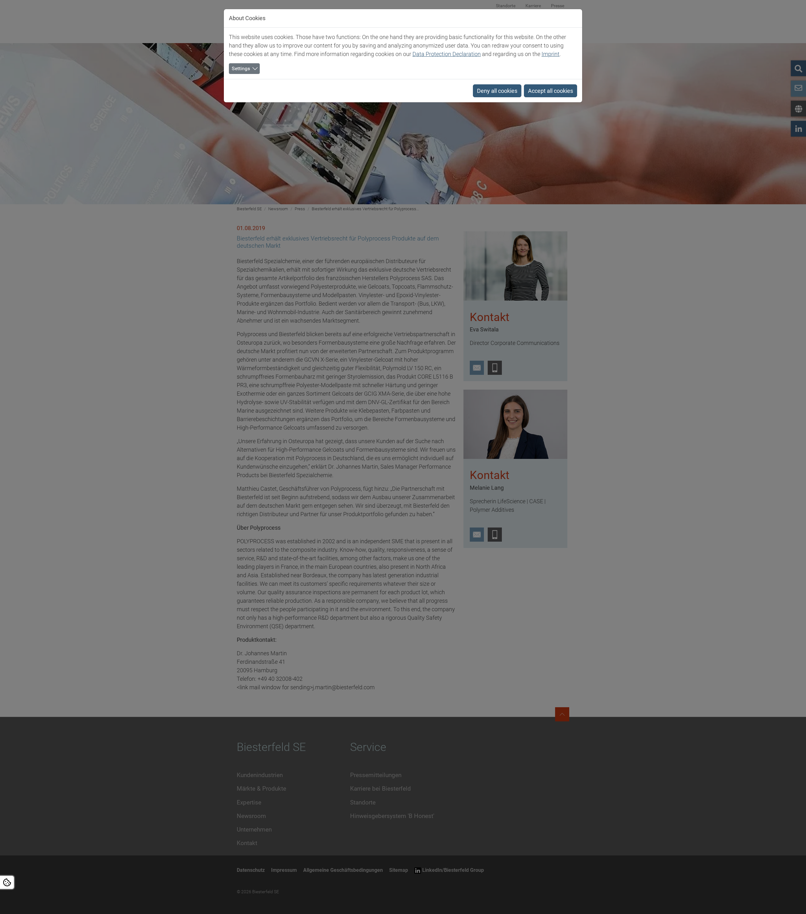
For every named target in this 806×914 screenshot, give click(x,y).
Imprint (550, 54)
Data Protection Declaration (446, 54)
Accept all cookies (550, 90)
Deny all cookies (497, 90)
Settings (241, 68)
